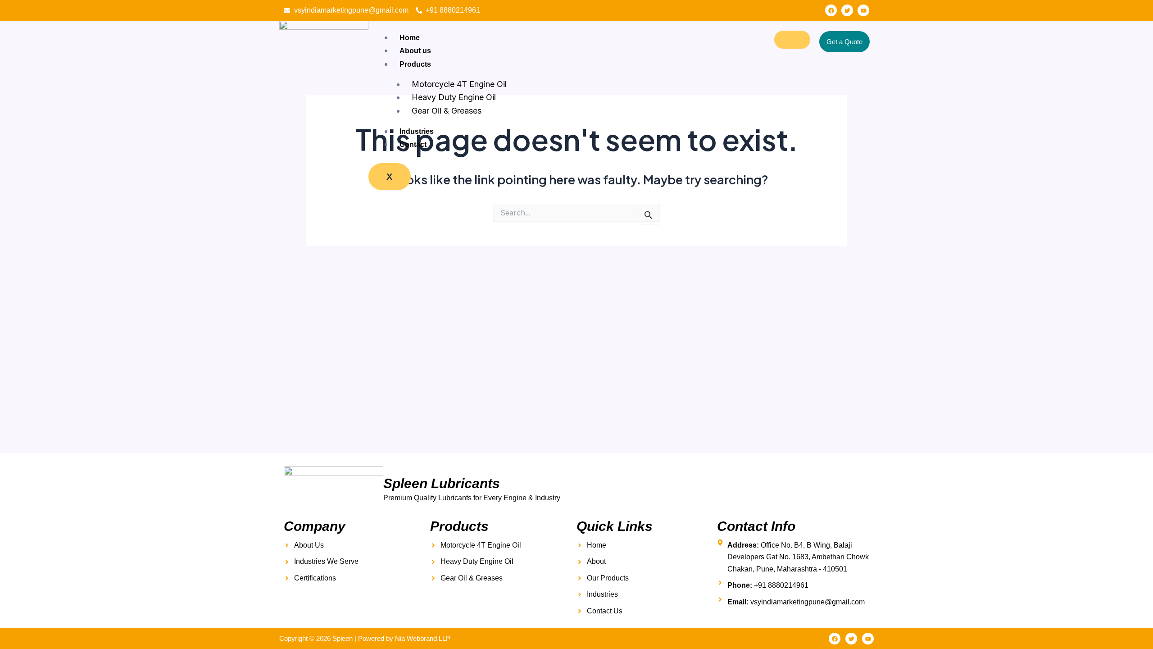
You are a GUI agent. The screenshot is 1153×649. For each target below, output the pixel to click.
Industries (416, 131)
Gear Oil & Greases (446, 110)
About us (415, 51)
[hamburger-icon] (792, 40)
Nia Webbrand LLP (422, 638)
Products (415, 64)
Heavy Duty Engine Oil (454, 97)
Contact (413, 144)
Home (409, 37)
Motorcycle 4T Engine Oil (459, 84)
